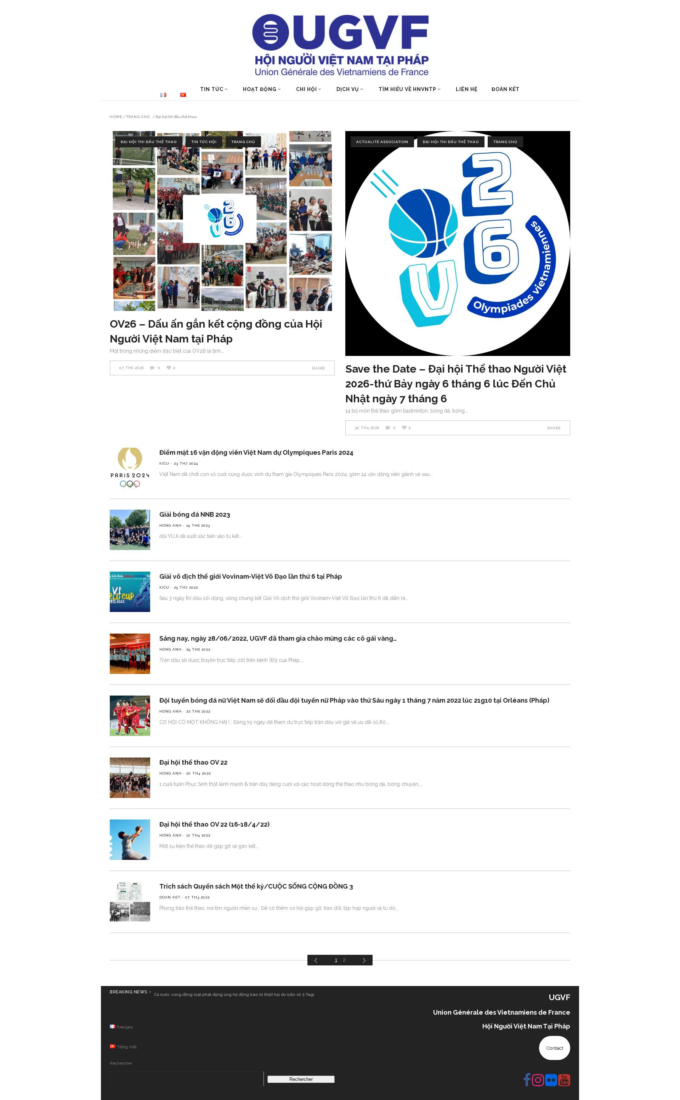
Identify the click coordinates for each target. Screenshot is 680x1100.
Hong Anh (170, 525)
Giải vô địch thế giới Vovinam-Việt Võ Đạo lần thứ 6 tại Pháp (250, 576)
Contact (554, 1048)
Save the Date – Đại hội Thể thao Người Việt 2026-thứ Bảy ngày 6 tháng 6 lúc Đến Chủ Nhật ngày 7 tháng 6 (455, 384)
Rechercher (121, 1063)
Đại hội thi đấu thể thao (149, 142)
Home (116, 117)
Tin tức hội (204, 142)
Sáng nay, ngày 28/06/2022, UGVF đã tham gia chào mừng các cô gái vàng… (278, 638)
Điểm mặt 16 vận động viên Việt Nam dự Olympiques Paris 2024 (256, 452)
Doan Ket (170, 897)
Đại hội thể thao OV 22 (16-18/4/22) (214, 824)
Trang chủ (138, 117)
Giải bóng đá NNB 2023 (194, 514)
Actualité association (382, 142)
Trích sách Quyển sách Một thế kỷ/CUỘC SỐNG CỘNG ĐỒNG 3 (256, 886)
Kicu (164, 463)
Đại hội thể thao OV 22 (193, 762)
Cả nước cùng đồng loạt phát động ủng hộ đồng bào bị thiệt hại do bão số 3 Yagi (234, 994)
